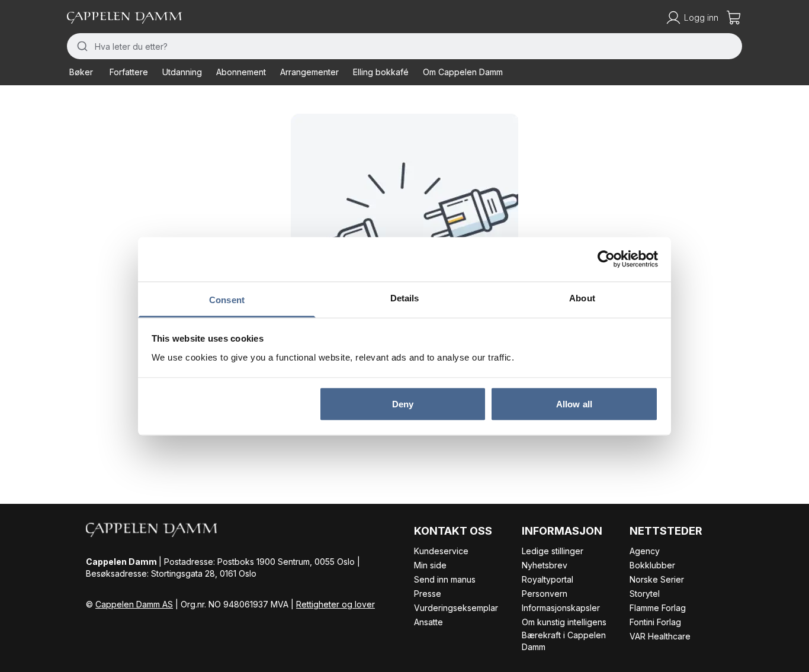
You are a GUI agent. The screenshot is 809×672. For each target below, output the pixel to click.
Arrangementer (309, 72)
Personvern (544, 594)
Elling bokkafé (381, 72)
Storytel (645, 594)
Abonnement (241, 72)
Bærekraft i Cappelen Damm (564, 641)
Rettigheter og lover (335, 604)
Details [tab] (404, 297)
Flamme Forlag (658, 608)
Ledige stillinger (552, 551)
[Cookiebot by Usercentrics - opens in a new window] (606, 259)
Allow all (574, 404)
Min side (430, 565)
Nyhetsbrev (544, 565)
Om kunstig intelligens (564, 622)
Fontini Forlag (655, 622)
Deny (402, 404)
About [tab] (582, 297)
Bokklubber (652, 565)
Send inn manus (445, 579)
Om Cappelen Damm (463, 72)
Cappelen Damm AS (134, 604)
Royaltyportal (547, 579)
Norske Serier (657, 579)
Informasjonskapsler (561, 608)
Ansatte (428, 622)
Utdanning (182, 72)
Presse (427, 594)
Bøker (81, 72)
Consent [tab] (227, 299)
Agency (645, 551)
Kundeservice (441, 551)
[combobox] (404, 46)
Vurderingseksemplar (456, 608)
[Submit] (81, 46)
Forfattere (129, 72)
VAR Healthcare (660, 636)
